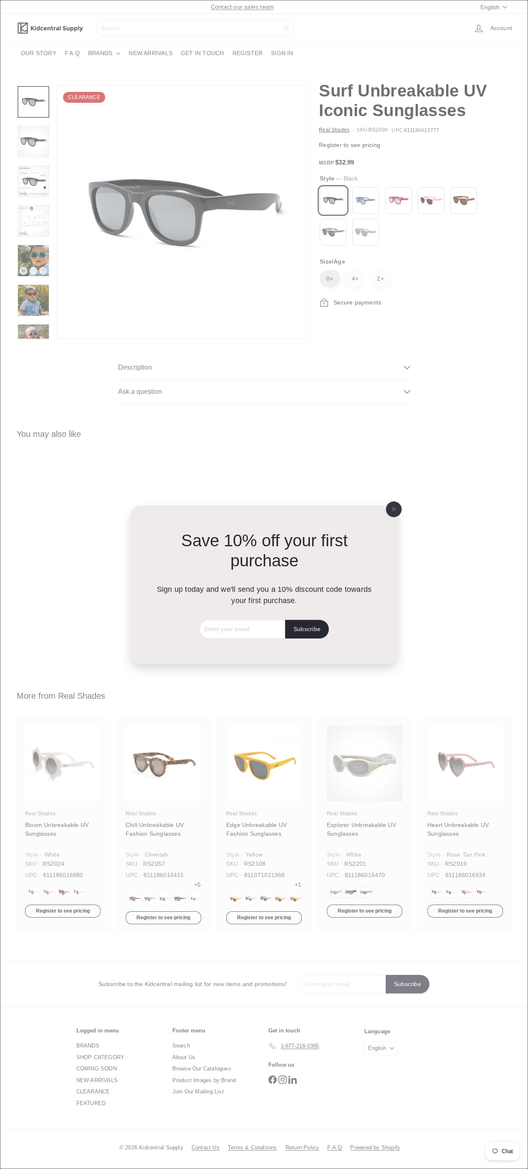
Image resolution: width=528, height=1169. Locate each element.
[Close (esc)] (394, 509)
